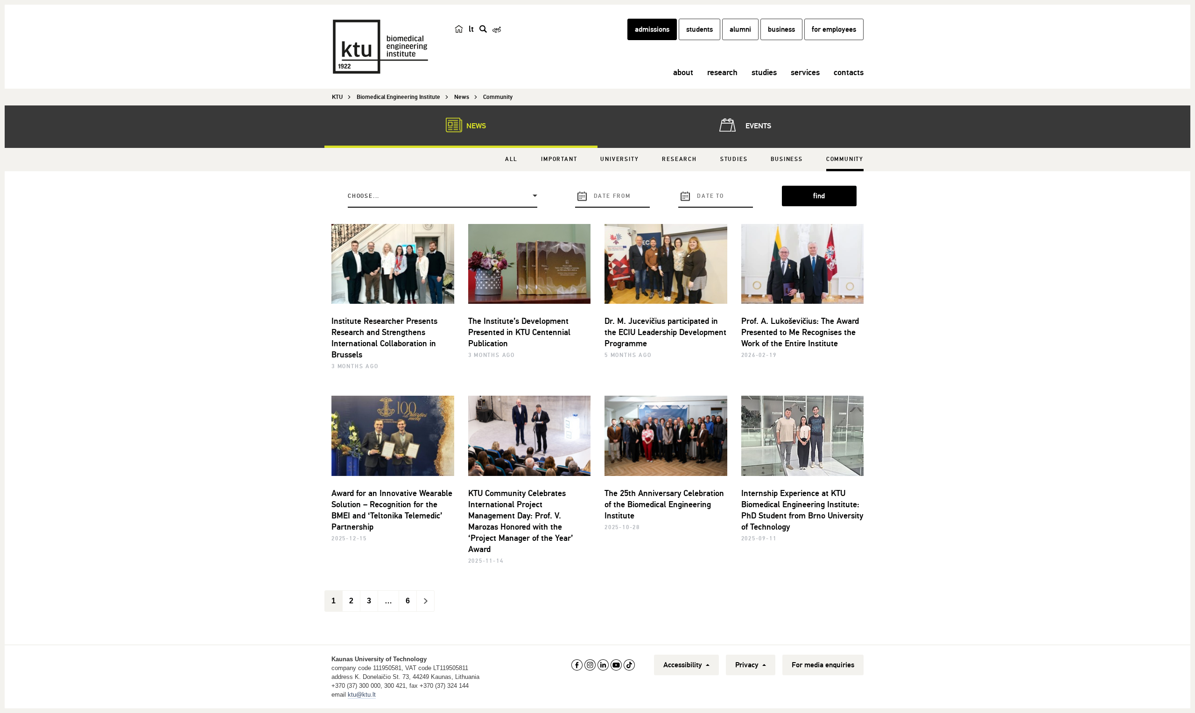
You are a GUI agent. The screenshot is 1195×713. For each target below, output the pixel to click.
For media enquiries (823, 665)
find (819, 196)
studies (764, 72)
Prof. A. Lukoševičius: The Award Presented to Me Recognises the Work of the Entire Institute (800, 332)
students (699, 29)
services (805, 72)
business (781, 29)
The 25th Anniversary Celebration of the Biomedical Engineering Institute (664, 504)
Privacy (747, 665)
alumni (740, 29)
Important (559, 159)
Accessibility (683, 665)
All (511, 159)
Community (845, 159)
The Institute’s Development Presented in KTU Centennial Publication (519, 332)
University (619, 159)
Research (679, 159)
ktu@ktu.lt (362, 694)
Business (786, 159)
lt (471, 29)
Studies (734, 159)
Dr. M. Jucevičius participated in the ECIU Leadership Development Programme (665, 332)
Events (757, 126)
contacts (849, 72)
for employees (834, 29)
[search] (483, 29)
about (683, 72)
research (722, 72)
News (475, 126)
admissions (652, 29)
